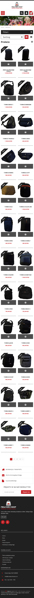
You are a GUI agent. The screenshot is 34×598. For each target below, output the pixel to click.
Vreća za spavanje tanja (25, 70)
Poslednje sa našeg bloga (8, 544)
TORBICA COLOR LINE (25, 206)
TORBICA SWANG (25, 445)
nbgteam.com (10, 591)
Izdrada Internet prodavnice (8, 592)
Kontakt (4, 564)
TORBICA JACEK (8, 343)
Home (2, 27)
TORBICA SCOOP (8, 377)
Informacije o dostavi (7, 557)
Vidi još (4, 517)
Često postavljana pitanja (8, 555)
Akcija (3, 540)
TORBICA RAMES (8, 172)
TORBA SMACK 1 (8, 104)
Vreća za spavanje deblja (8, 70)
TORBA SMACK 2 (8, 411)
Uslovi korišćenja (11, 481)
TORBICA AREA (25, 138)
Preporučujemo (6, 542)
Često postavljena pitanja (14, 475)
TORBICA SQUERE (8, 275)
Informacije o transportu (14, 469)
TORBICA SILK (8, 206)
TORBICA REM (9, 309)
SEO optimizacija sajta (11, 594)
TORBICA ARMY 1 (8, 445)
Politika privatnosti (6, 562)
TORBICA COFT (25, 172)
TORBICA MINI (8, 240)
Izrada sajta (18, 592)
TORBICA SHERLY (25, 240)
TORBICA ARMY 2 (25, 411)
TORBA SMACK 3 (25, 309)
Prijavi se (26, 492)
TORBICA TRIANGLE (8, 138)
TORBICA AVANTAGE (25, 275)
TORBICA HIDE (25, 343)
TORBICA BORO (25, 377)
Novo (3, 538)
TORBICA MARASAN (25, 104)
